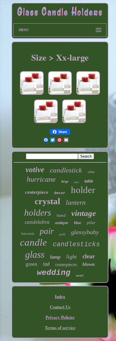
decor (59, 193)
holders (37, 213)
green (31, 264)
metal (79, 275)
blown (88, 264)
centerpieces (66, 264)
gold (62, 234)
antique (61, 222)
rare (76, 182)
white (91, 172)
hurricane (41, 179)
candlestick (66, 170)
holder (83, 190)
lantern (76, 202)
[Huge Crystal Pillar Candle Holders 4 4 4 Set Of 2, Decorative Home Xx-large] (59, 95)
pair (47, 231)
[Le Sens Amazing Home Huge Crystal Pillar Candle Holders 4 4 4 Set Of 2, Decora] (45, 123)
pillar (91, 223)
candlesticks (76, 244)
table (88, 181)
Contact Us (60, 307)
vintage (83, 213)
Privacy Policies (60, 317)
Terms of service (60, 327)
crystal (47, 201)
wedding (53, 272)
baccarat (27, 233)
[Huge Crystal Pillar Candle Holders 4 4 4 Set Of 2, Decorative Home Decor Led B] (31, 95)
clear (88, 256)
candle (33, 242)
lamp (55, 257)
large (64, 181)
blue (77, 223)
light (71, 257)
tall (46, 264)
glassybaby (85, 232)
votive (35, 169)
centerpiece (36, 192)
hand (61, 215)
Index (60, 296)
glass (34, 254)
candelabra (37, 222)
